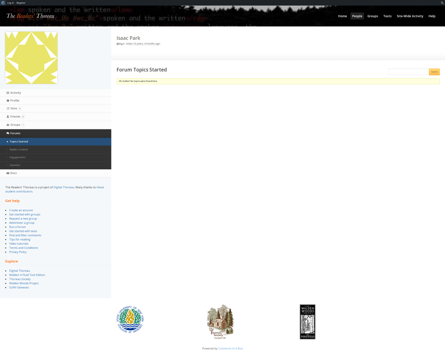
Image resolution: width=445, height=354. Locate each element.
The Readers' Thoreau (30, 16)
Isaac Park (128, 38)
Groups (17, 125)
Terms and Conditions (23, 248)
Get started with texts (23, 231)
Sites (15, 108)
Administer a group (21, 223)
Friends (17, 116)
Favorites (15, 165)
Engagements (18, 157)
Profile (14, 100)
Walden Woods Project (24, 283)
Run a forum (17, 227)
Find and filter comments (25, 235)
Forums (15, 133)
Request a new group (23, 218)
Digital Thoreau (64, 187)
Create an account (21, 210)
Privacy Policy (18, 252)
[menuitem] (3, 3)
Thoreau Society (20, 279)
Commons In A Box (230, 348)
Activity (15, 93)
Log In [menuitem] (10, 2)
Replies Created (19, 149)
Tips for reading (19, 239)
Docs (13, 173)
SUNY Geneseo (19, 287)
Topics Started (19, 141)
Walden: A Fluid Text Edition (27, 275)
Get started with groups (24, 214)
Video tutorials (18, 244)
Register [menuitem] (21, 2)
